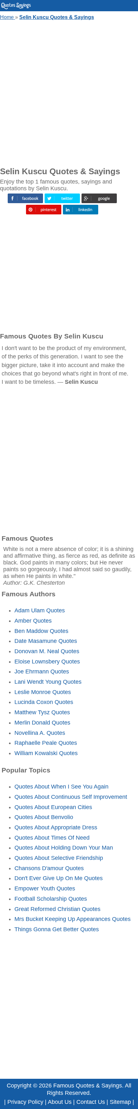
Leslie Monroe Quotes (42, 692)
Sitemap (120, 1102)
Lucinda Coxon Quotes (43, 702)
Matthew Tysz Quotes (42, 712)
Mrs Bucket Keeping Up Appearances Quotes (72, 919)
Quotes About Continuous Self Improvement (70, 797)
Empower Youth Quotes (44, 888)
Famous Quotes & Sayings (87, 1085)
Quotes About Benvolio (43, 817)
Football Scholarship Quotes (50, 899)
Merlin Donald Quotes (42, 722)
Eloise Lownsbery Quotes (47, 661)
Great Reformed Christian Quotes (57, 909)
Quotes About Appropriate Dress (55, 827)
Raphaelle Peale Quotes (45, 743)
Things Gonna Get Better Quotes (56, 929)
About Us (60, 1102)
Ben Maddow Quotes (41, 631)
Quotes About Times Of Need (52, 837)
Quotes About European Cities (53, 807)
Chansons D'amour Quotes (49, 868)
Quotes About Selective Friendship (58, 858)
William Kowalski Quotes (46, 753)
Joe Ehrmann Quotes (41, 671)
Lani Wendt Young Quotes (48, 682)
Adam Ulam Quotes (39, 610)
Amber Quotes (33, 621)
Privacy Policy (25, 1102)
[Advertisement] (69, 92)
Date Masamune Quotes (45, 641)
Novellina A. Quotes (39, 733)
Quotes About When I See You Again (61, 786)
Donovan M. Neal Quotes (46, 651)
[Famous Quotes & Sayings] (16, 8)
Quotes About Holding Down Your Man (63, 847)
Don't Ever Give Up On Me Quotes (58, 878)
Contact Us (90, 1102)
